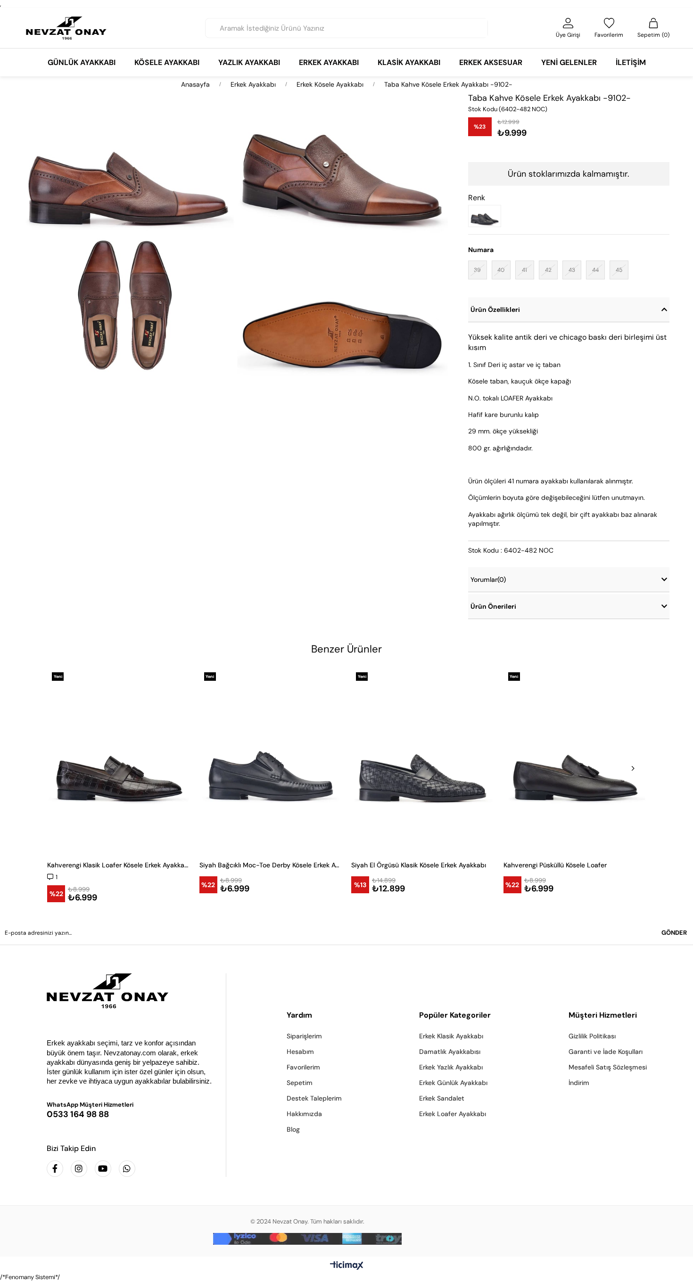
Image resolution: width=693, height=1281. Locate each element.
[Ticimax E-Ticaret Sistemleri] (346, 1266)
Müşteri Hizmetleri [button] (603, 1015)
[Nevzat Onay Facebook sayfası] (55, 1168)
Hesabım (300, 1051)
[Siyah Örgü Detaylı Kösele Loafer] (487, 216)
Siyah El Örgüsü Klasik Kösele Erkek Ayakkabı (418, 865)
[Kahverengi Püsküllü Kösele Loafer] (574, 760)
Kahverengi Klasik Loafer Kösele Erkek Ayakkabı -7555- (118, 865)
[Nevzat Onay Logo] (66, 28)
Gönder (674, 933)
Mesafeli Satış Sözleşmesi (608, 1067)
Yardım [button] (299, 1015)
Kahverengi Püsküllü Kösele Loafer (555, 865)
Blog (293, 1129)
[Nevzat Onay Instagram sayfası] (79, 1168)
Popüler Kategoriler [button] (455, 1015)
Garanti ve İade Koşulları (606, 1051)
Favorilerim (303, 1067)
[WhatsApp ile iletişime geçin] (127, 1168)
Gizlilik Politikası (592, 1036)
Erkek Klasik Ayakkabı (451, 1036)
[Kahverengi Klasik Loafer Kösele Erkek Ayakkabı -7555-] (118, 760)
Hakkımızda (304, 1114)
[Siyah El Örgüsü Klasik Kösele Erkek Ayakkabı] (422, 760)
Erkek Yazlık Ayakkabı (451, 1067)
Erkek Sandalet (441, 1098)
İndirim (579, 1082)
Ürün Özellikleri (495, 309)
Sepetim (300, 1082)
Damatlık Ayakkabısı (449, 1051)
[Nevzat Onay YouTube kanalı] (103, 1168)
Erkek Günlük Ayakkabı (453, 1082)
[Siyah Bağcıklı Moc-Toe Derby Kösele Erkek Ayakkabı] (270, 760)
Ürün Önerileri (493, 606)
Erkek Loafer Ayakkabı (452, 1114)
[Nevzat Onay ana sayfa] (129, 990)
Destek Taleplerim (314, 1098)
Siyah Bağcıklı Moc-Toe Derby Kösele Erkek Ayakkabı (270, 865)
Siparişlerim (304, 1036)
